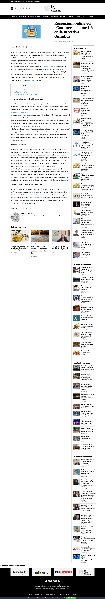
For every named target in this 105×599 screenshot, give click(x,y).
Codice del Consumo (48, 66)
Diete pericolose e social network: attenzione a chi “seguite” (87, 335)
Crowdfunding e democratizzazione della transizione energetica (87, 166)
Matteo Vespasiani (59, 41)
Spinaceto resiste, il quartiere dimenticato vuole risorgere (87, 396)
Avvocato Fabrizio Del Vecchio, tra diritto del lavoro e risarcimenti (60, 248)
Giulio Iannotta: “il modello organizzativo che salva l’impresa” (87, 529)
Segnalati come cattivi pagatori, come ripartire (86, 204)
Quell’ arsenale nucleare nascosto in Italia (87, 344)
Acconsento (71, 597)
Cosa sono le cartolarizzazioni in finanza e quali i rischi (87, 245)
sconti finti (30, 80)
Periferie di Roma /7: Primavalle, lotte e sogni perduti (87, 446)
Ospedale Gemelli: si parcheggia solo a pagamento (87, 279)
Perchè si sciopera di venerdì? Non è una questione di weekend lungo (87, 298)
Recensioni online (20, 92)
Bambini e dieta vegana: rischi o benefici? (86, 352)
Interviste (59, 243)
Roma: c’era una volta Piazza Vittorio (87, 405)
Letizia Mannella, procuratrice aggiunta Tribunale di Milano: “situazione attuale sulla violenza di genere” (88, 496)
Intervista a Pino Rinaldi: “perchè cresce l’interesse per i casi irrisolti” (88, 507)
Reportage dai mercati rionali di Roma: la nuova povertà (86, 386)
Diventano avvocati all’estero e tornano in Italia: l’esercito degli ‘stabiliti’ (87, 308)
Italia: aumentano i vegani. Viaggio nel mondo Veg (87, 326)
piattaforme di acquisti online (20, 112)
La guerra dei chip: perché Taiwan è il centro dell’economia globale (87, 133)
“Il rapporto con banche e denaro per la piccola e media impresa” (88, 539)
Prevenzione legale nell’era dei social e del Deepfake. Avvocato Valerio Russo (87, 483)
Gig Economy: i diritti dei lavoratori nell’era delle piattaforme (87, 176)
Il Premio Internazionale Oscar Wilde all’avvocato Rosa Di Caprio (87, 222)
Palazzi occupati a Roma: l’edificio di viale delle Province (87, 367)
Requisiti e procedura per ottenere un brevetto (86, 111)
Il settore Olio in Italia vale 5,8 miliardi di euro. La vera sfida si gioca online (19, 248)
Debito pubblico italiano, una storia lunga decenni (87, 212)
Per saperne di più (61, 597)
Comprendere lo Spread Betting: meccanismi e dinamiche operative (86, 155)
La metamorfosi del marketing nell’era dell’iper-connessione (87, 101)
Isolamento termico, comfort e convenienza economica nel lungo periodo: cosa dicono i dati (39, 250)
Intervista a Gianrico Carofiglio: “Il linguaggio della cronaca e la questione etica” (87, 518)
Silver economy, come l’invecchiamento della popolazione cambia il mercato (87, 122)
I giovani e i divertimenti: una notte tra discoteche (87, 421)
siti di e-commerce (36, 197)
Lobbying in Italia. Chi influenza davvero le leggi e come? (87, 270)
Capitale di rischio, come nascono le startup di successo (87, 195)
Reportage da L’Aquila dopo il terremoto (86, 438)
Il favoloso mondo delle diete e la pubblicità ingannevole (87, 288)
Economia (68, 41)
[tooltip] (15, 8)
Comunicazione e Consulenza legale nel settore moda (88, 548)
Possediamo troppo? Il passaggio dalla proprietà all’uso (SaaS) (87, 144)
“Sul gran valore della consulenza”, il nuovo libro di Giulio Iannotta (88, 472)
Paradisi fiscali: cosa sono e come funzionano (87, 317)
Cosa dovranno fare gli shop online (26, 94)
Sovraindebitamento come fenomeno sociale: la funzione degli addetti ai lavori (87, 234)
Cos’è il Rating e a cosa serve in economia (87, 254)
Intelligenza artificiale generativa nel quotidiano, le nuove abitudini (87, 90)
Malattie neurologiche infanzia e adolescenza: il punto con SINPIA (88, 557)
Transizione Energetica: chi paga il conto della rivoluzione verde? (87, 186)
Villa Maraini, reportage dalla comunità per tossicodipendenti (87, 376)
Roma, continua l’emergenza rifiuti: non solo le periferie (87, 413)
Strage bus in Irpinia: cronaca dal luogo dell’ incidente (87, 429)
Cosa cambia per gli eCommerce (22, 90)
